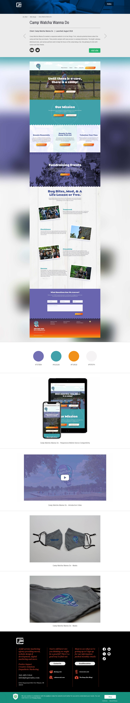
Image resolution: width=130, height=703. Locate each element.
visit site (94, 50)
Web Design (33, 17)
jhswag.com (58, 672)
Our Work (25, 17)
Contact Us (57, 663)
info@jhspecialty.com (29, 677)
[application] (65, 697)
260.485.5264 (25, 675)
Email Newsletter (85, 663)
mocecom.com (84, 672)
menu (109, 3)
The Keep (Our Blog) (85, 677)
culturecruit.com (59, 677)
